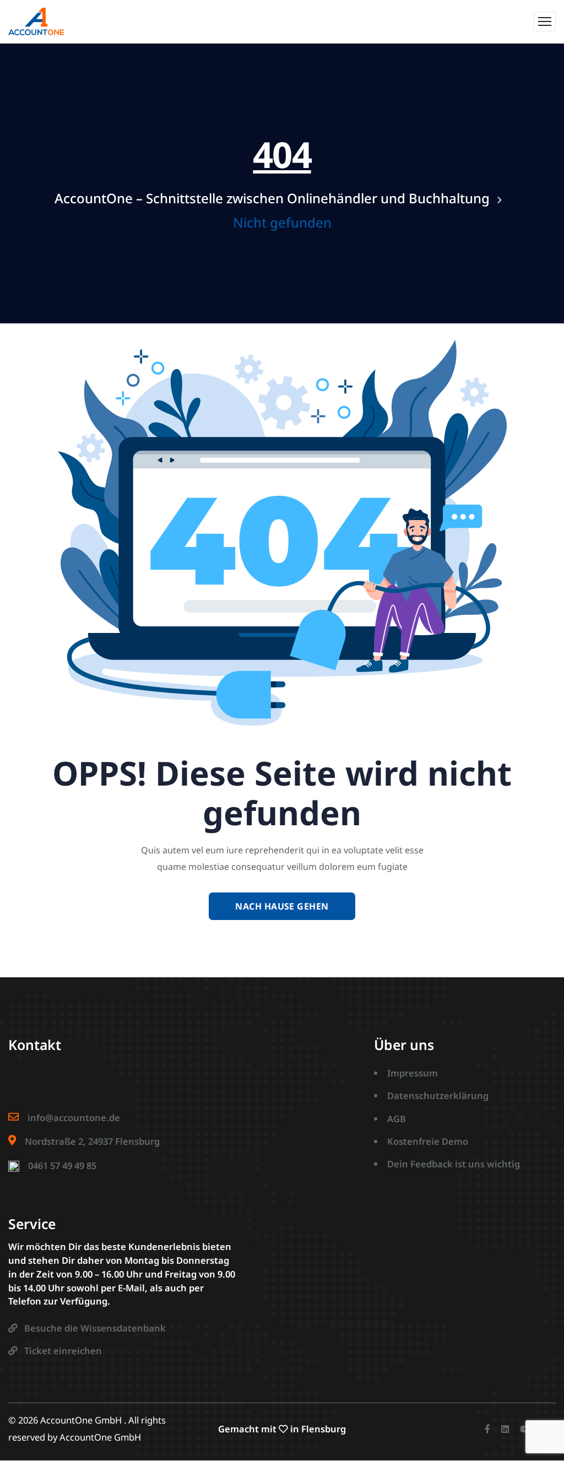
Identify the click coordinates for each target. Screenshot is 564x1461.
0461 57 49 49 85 (62, 1165)
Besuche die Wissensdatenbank (95, 1328)
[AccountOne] (36, 21)
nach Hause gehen (282, 906)
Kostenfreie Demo (427, 1141)
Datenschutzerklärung (438, 1095)
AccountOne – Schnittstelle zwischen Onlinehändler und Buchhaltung (272, 198)
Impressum (412, 1073)
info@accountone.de (74, 1117)
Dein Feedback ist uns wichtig (453, 1163)
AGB (396, 1118)
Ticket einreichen (63, 1350)
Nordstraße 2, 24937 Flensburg (92, 1141)
